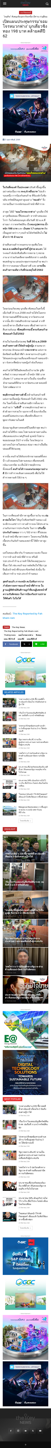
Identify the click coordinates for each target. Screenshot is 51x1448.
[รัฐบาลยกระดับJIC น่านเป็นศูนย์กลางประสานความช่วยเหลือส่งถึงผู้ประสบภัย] (9, 743)
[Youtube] (40, 1431)
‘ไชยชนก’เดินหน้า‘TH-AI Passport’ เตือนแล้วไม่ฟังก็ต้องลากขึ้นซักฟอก (33, 1216)
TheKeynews (10, 635)
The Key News (18, 627)
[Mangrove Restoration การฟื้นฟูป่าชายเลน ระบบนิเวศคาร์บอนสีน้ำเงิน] (9, 810)
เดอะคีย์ (21, 639)
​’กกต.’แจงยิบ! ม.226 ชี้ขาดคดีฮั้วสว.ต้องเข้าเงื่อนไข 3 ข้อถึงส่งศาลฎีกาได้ (32, 701)
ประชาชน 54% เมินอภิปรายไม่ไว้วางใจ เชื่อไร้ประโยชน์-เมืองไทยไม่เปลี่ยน (33, 783)
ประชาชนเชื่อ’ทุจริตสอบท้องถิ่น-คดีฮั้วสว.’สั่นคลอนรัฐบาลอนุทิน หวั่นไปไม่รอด (33, 769)
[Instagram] (18, 1430)
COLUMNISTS (8, 801)
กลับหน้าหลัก (26, 1441)
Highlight (7, 706)
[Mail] (25, 1431)
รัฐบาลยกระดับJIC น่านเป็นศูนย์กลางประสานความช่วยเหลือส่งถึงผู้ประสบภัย (33, 742)
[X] (33, 1431)
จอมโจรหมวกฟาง (25, 635)
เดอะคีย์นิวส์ (32, 639)
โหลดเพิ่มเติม (24, 821)
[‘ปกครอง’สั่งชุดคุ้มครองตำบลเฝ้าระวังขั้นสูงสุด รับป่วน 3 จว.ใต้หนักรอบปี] (9, 729)
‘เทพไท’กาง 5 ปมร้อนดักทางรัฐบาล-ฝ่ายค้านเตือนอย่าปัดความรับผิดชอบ (33, 755)
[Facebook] (11, 1431)
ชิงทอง (38, 635)
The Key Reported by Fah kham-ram (21, 631)
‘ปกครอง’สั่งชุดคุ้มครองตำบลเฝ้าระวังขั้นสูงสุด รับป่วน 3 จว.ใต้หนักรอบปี (33, 728)
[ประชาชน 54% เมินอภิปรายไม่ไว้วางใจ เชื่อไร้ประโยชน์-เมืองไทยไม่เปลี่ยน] (9, 784)
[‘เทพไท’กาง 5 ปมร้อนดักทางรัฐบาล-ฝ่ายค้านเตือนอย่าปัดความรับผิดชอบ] (9, 756)
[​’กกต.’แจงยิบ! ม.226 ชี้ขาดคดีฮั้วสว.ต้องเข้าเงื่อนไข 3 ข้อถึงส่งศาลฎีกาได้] (9, 702)
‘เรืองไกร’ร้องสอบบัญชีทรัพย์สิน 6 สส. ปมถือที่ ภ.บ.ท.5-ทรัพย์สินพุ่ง (33, 1124)
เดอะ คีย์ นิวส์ (9, 639)
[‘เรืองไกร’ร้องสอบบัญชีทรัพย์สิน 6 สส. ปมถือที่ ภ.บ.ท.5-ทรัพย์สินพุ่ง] (9, 716)
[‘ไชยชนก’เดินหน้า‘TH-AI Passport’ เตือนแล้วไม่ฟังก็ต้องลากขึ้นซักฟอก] (9, 797)
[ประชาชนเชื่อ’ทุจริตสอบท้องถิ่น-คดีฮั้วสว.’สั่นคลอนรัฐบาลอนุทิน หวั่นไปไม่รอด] (9, 770)
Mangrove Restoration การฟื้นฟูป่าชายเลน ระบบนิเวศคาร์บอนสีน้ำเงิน (33, 809)
